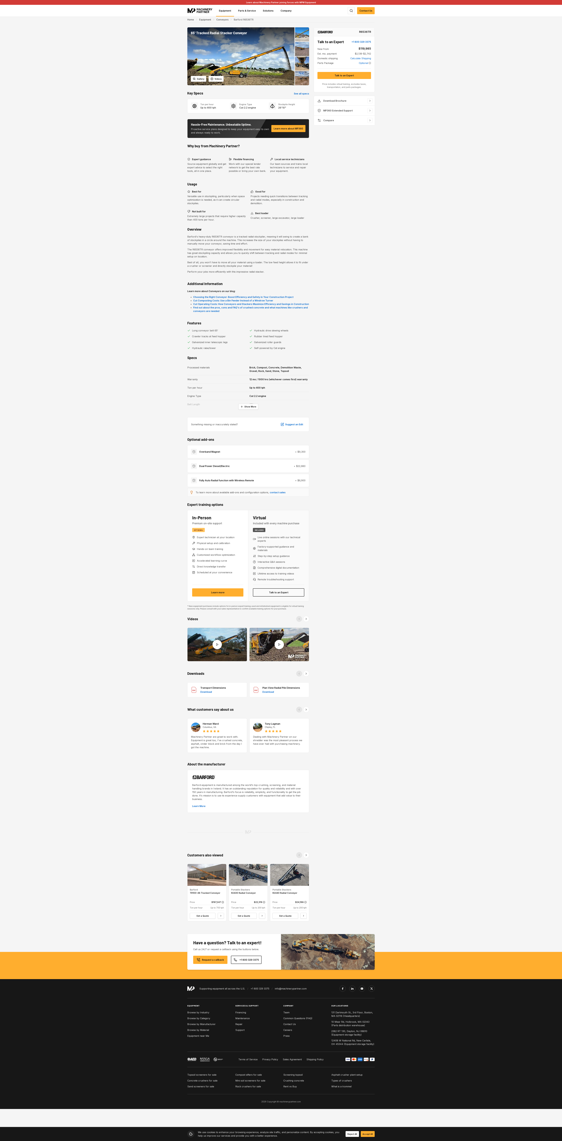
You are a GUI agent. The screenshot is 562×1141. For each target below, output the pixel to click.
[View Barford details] (325, 32)
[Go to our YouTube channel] (362, 989)
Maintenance (242, 1018)
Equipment (205, 19)
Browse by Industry (198, 1012)
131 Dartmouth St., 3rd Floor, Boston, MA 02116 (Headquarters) (352, 1014)
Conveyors (222, 19)
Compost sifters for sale (248, 1074)
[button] (240, 56)
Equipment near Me (198, 1035)
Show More (250, 406)
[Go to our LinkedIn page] (352, 989)
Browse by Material (198, 1030)
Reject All (352, 1134)
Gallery (200, 79)
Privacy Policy (270, 1059)
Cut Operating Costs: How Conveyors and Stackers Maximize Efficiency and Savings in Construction (251, 304)
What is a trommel (341, 1086)
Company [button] (286, 10)
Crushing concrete (293, 1080)
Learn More (198, 806)
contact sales (278, 492)
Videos (218, 79)
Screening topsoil (293, 1074)
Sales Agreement (292, 1059)
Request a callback (213, 959)
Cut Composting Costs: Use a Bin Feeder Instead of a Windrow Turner (233, 300)
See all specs (301, 93)
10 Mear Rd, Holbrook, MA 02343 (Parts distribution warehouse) (350, 1023)
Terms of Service (248, 1059)
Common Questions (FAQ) (297, 1018)
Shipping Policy (315, 1059)
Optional (363, 63)
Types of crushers (341, 1080)
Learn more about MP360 (288, 128)
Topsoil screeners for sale (201, 1074)
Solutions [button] (268, 10)
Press (286, 1035)
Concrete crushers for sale (202, 1080)
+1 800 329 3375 (361, 41)
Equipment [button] (225, 10)
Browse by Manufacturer (201, 1024)
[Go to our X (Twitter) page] (372, 989)
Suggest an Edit (294, 424)
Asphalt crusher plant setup (347, 1074)
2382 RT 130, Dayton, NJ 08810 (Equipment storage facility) (349, 1033)
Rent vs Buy (290, 1086)
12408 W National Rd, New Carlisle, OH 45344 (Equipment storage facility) (352, 1042)
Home (190, 19)
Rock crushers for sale (248, 1086)
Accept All (368, 1134)
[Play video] (217, 644)
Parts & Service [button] (247, 10)
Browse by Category (198, 1018)
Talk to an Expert (278, 592)
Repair (239, 1024)
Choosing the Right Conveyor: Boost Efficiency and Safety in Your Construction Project (243, 297)
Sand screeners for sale (200, 1086)
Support (240, 1030)
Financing (240, 1012)
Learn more (218, 592)
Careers (287, 1030)
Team (286, 1012)
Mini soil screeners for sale (250, 1080)
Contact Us (365, 10)
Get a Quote (202, 916)
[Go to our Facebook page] (343, 989)
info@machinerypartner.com (291, 988)
